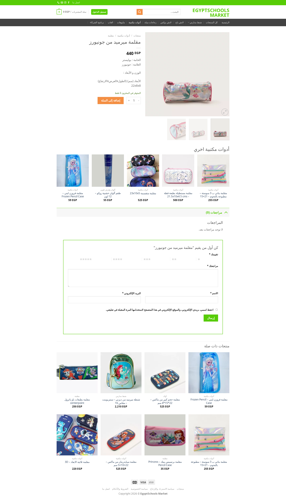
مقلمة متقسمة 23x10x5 (143, 193)
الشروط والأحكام (120, 488)
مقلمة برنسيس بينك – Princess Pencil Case (165, 463)
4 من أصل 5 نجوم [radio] (132, 259)
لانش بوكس (165, 22)
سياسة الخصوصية (139, 488)
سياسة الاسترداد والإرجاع (162, 488)
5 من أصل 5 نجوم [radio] (101, 259)
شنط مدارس (196, 22)
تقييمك (213, 254)
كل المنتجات (212, 22)
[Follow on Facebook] (68, 2)
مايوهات (121, 22)
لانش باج (179, 22)
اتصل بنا (76, 2)
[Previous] (224, 74)
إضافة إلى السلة (110, 100)
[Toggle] (225, 212)
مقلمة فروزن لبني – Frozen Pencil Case (73, 195)
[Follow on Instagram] (65, 2)
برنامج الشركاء (97, 22)
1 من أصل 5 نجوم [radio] (210, 259)
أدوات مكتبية (134, 22)
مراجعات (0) (214, 212)
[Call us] (58, 2)
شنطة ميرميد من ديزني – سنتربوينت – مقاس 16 (121, 401)
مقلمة (111, 35)
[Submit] (140, 12)
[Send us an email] (62, 2)
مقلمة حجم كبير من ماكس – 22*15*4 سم (165, 401)
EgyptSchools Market (210, 12)
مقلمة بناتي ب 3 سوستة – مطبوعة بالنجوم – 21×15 (213, 195)
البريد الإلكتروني (131, 293)
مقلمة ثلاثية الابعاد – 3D (77, 462)
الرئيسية (225, 22)
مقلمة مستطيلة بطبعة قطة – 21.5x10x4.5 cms (178, 195)
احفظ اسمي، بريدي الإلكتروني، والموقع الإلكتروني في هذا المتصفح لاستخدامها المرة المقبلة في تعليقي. (159, 309)
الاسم (214, 293)
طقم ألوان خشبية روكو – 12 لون (108, 195)
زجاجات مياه (150, 22)
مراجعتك (212, 266)
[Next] (148, 74)
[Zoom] (224, 112)
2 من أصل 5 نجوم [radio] (186, 259)
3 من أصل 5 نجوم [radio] (160, 259)
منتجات (137, 35)
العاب (110, 22)
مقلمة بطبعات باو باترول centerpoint (77, 401)
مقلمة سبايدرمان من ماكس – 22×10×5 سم (121, 463)
